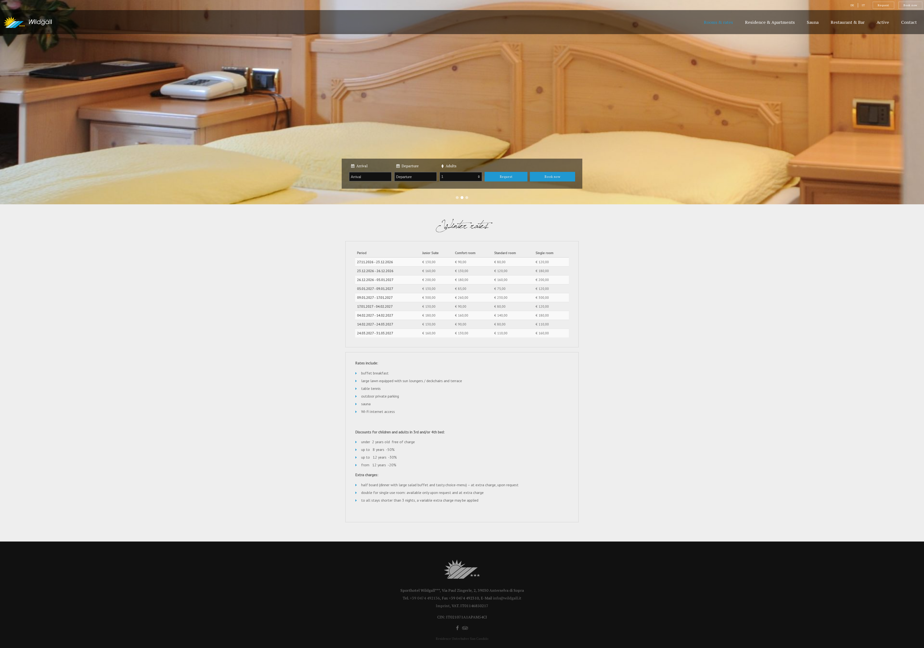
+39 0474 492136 (425, 598)
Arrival (361, 165)
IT (863, 5)
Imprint (443, 605)
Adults (450, 165)
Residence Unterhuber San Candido (462, 638)
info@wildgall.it (507, 598)
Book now (910, 5)
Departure (409, 165)
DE (852, 5)
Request (883, 5)
